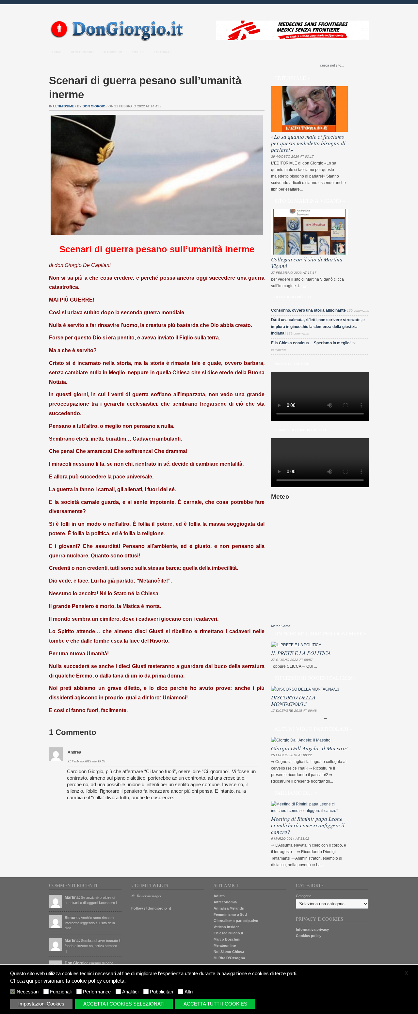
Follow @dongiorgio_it (151, 908)
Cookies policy (308, 936)
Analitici (130, 991)
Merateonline (225, 945)
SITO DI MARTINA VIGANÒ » (309, 200)
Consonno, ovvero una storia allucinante (308, 310)
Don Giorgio (82, 52)
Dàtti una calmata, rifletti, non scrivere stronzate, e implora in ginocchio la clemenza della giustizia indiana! (318, 326)
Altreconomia (225, 902)
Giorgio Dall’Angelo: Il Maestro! (309, 748)
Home (57, 52)
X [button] (406, 973)
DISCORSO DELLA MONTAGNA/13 (293, 701)
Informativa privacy (312, 929)
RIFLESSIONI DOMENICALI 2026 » (315, 677)
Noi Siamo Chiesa (229, 952)
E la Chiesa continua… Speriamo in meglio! (311, 343)
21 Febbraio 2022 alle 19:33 (86, 761)
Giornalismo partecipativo (236, 921)
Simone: (72, 917)
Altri (189, 991)
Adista (219, 896)
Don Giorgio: (76, 963)
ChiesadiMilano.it (228, 933)
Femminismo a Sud (230, 914)
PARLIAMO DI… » (296, 792)
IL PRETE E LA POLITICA (301, 653)
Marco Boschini (227, 939)
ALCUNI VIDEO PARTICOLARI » (313, 728)
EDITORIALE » (292, 77)
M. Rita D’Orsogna (229, 958)
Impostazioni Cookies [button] (41, 1003)
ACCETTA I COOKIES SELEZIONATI (124, 1003)
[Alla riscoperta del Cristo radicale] (118, 40)
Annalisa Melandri (229, 908)
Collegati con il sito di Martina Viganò (307, 263)
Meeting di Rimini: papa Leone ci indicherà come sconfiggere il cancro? (308, 825)
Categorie (303, 896)
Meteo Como (280, 626)
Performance (97, 991)
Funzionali (61, 991)
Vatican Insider (226, 927)
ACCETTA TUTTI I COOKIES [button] (215, 1003)
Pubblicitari (161, 991)
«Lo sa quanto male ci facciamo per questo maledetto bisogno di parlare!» (308, 143)
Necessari (28, 991)
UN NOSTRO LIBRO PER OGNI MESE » (320, 633)
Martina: (72, 897)
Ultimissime (113, 52)
